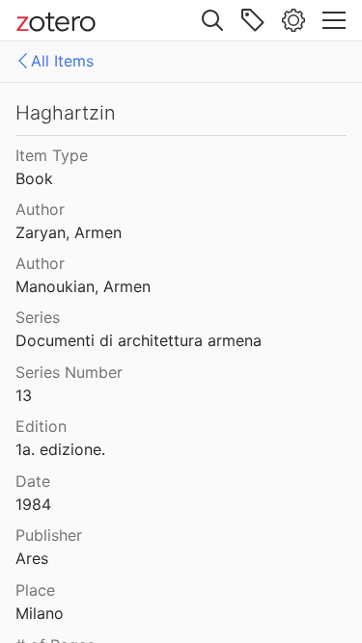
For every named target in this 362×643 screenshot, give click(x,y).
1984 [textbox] (33, 504)
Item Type (51, 155)
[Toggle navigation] (334, 20)
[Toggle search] (212, 20)
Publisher (48, 535)
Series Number (69, 372)
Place (35, 590)
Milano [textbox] (39, 613)
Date (32, 481)
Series (37, 317)
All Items (62, 60)
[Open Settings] (293, 20)
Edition (41, 426)
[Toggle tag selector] (253, 20)
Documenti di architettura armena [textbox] (138, 340)
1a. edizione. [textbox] (60, 449)
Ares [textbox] (31, 558)
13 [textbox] (23, 395)
